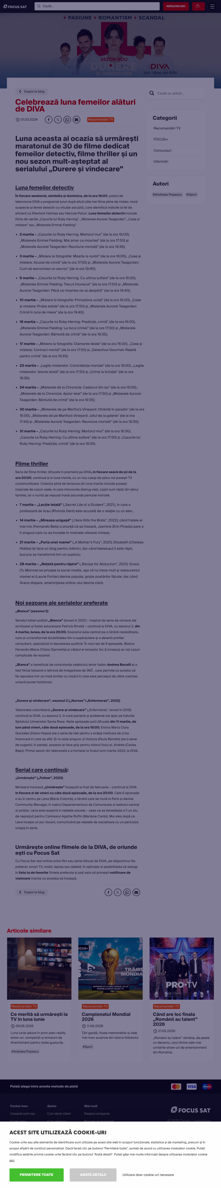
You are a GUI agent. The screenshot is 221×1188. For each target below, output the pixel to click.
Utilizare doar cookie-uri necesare (148, 1175)
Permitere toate (36, 1174)
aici (11, 1161)
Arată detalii (93, 1174)
